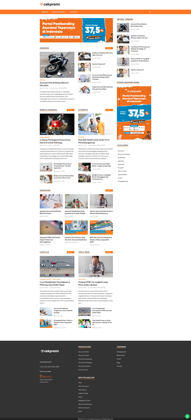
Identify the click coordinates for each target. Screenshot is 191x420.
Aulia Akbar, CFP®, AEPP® (59, 88)
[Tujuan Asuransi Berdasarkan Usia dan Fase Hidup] (84, 87)
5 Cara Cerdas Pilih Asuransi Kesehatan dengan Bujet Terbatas (102, 77)
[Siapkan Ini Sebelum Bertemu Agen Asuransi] (84, 53)
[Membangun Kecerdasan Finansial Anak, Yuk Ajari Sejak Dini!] (46, 164)
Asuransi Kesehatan (85, 359)
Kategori (73, 12)
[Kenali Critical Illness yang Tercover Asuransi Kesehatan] (76, 235)
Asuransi (42, 80)
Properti (121, 168)
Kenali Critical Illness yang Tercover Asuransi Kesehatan (76, 238)
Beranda (44, 12)
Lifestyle (49, 279)
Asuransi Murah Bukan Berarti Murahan (139, 25)
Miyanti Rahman (56, 287)
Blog (118, 362)
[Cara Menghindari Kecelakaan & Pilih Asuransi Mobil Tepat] (57, 278)
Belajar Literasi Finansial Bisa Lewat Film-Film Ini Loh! (64, 177)
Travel (120, 178)
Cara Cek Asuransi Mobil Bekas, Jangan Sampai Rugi (101, 165)
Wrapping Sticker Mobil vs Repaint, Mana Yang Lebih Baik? (63, 322)
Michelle (57, 145)
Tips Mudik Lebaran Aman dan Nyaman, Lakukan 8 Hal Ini (102, 322)
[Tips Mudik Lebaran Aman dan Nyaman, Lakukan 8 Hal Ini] (84, 320)
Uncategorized (123, 181)
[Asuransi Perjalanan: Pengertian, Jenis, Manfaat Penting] (46, 308)
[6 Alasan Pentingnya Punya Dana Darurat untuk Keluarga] (57, 135)
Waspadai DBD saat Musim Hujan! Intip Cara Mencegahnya (50, 239)
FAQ (80, 382)
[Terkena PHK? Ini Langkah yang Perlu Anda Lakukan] (95, 278)
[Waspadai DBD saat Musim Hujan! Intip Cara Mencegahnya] (51, 235)
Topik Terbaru (122, 174)
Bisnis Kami (121, 355)
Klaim (80, 397)
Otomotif (81, 137)
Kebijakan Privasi (84, 400)
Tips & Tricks (56, 279)
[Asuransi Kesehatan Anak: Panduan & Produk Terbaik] (76, 209)
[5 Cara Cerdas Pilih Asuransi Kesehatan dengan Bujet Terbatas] (84, 75)
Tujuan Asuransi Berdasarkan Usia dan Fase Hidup (102, 88)
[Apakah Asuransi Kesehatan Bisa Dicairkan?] (51, 209)
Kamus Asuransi (84, 408)
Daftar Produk (83, 393)
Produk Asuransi (58, 12)
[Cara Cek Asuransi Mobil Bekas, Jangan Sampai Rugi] (84, 164)
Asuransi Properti (84, 366)
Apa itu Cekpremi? (98, 64)
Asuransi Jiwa (83, 370)
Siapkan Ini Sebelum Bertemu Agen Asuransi (139, 37)
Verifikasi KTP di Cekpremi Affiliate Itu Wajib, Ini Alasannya (140, 49)
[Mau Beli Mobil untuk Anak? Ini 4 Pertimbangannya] (95, 135)
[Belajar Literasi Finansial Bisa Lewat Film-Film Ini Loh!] (46, 176)
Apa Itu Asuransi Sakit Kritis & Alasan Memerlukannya (101, 212)
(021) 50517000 (53, 367)
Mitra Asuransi (83, 386)
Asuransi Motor (83, 355)
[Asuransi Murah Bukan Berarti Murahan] (57, 53)
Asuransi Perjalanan (85, 362)
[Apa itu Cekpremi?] (84, 64)
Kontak (119, 366)
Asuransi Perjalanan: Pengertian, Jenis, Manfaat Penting (63, 310)
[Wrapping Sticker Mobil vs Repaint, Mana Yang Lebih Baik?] (46, 320)
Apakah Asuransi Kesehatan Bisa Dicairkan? (50, 212)
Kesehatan (121, 157)
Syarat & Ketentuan (85, 404)
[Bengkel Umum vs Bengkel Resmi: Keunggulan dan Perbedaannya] (84, 175)
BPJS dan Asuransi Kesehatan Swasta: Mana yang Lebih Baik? (101, 239)
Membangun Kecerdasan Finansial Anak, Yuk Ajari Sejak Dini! (62, 166)
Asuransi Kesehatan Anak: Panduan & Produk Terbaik (75, 212)
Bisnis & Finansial (45, 137)
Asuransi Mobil (83, 352)
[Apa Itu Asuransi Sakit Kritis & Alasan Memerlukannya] (101, 209)
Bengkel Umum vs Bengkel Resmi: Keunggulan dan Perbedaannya (101, 177)
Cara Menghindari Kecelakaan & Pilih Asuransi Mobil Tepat (102, 310)
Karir (80, 411)
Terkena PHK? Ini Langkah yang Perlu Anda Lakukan (140, 60)
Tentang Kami (121, 352)
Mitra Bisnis (82, 390)
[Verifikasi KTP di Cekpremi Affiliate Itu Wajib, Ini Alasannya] (123, 47)
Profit (119, 359)
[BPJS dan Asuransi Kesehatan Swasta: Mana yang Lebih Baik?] (101, 235)
